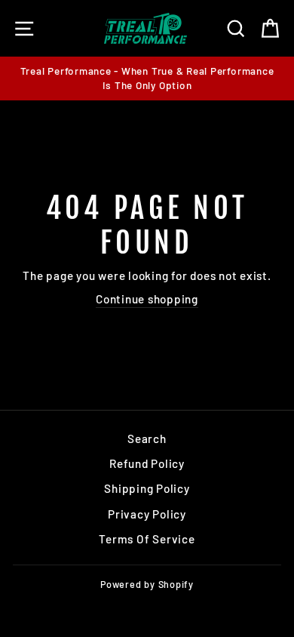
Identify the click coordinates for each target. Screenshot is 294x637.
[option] (147, 78)
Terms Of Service (146, 539)
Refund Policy (147, 463)
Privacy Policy (147, 514)
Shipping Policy (146, 488)
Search (147, 438)
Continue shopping (147, 299)
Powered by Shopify (147, 584)
